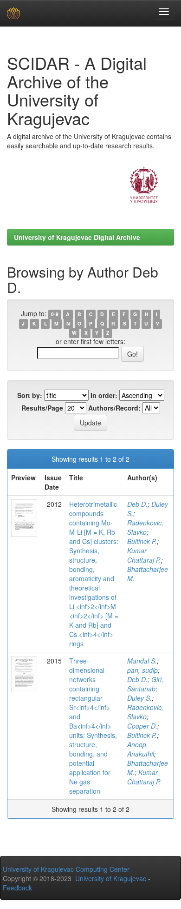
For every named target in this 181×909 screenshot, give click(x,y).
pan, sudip (142, 670)
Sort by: (29, 395)
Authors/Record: (114, 407)
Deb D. (137, 504)
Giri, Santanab (145, 684)
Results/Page (42, 407)
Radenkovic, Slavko (145, 527)
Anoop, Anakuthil (140, 749)
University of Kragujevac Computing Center (66, 869)
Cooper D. (142, 725)
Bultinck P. (142, 541)
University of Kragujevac (110, 878)
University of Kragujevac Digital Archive (77, 237)
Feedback (17, 887)
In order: (103, 395)
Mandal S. (142, 660)
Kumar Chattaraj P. (144, 555)
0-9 (54, 314)
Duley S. (139, 698)
